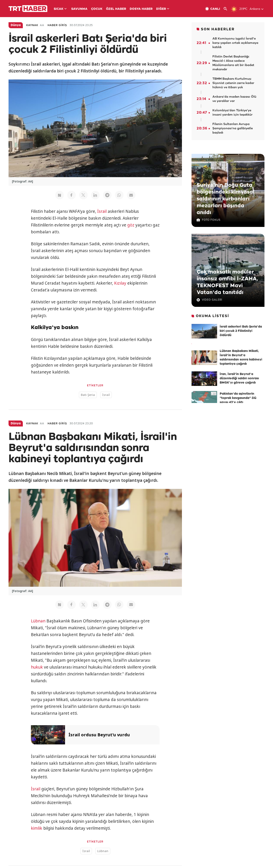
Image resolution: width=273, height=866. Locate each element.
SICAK (58, 9)
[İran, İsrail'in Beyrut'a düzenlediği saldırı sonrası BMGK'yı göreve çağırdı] (204, 378)
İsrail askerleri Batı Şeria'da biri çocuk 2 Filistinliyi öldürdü (241, 331)
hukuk (37, 667)
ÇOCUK (96, 9)
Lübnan (38, 621)
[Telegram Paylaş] (107, 195)
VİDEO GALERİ (212, 299)
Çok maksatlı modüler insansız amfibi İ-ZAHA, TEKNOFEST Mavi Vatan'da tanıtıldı (227, 282)
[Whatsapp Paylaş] (119, 195)
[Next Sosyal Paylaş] (59, 195)
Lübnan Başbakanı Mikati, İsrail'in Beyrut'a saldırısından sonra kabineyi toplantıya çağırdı (241, 358)
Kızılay (120, 283)
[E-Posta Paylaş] (131, 195)
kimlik (36, 828)
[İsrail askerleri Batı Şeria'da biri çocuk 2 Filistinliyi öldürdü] (204, 331)
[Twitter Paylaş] (83, 195)
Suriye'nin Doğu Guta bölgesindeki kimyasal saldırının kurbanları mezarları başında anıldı (225, 198)
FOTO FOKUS (211, 220)
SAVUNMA (79, 9)
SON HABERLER (218, 29)
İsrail (102, 211)
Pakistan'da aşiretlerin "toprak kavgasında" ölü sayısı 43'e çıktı (238, 398)
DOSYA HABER (141, 9)
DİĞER (161, 9)
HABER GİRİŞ (57, 25)
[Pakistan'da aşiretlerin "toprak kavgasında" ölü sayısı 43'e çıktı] (204, 398)
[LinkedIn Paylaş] (95, 195)
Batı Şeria (88, 395)
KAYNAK (32, 25)
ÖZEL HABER (116, 9)
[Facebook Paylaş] (71, 195)
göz (130, 225)
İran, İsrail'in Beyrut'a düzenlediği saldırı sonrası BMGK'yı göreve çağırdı (239, 378)
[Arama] (227, 9)
